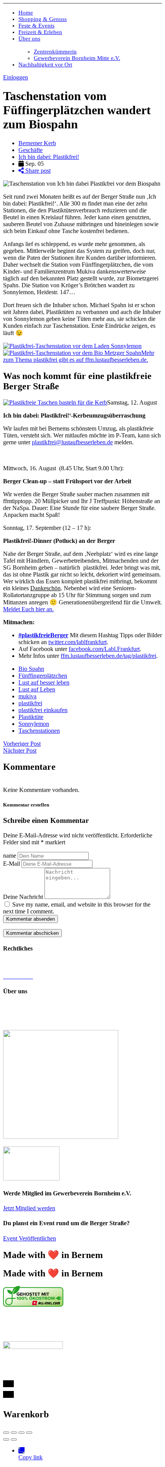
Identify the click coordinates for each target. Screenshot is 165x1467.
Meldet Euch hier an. (28, 609)
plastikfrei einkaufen (43, 710)
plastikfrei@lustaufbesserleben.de (72, 442)
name (9, 855)
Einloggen (15, 77)
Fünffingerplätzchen (42, 675)
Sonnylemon (33, 724)
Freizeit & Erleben (40, 32)
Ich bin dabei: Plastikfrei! (48, 157)
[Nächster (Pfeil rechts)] (14, 1439)
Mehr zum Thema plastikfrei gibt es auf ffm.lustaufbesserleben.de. (78, 356)
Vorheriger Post (22, 743)
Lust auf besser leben (43, 682)
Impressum (16, 963)
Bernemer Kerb (37, 143)
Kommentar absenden (30, 919)
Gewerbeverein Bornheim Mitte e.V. (77, 58)
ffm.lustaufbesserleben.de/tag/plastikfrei (108, 656)
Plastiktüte (30, 717)
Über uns (29, 39)
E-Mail (11, 863)
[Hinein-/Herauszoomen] (29, 1432)
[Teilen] (14, 1432)
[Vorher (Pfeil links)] (6, 1439)
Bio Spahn (31, 668)
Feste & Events (36, 26)
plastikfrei (30, 703)
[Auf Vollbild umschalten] (21, 1432)
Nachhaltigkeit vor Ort (45, 65)
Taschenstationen (39, 730)
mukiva (27, 696)
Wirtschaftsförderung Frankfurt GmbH (55, 1324)
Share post (37, 170)
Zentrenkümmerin (55, 52)
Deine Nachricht (23, 897)
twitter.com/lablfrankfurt (77, 642)
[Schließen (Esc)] (6, 1432)
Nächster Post (19, 750)
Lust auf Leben (36, 689)
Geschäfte (30, 150)
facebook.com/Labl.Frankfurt (104, 649)
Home (25, 13)
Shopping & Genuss (42, 19)
